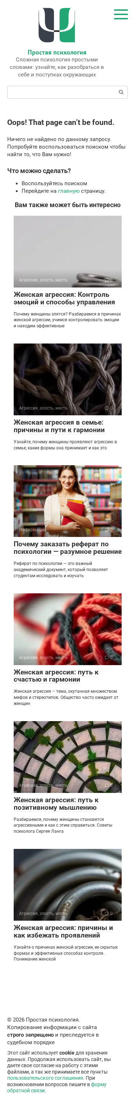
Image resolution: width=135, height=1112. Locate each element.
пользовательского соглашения (45, 1078)
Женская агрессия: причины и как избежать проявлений (63, 931)
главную (69, 191)
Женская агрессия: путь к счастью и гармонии (56, 676)
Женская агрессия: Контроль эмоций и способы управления (64, 298)
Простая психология (57, 52)
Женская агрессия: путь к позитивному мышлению (56, 804)
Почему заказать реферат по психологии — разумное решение (68, 548)
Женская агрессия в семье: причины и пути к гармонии (59, 426)
